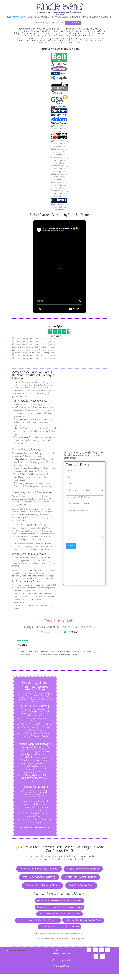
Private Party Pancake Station (80, 877)
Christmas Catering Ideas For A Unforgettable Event (59, 900)
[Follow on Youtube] (101, 950)
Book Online (57, 23)
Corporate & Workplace (39, 17)
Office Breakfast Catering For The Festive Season (59, 913)
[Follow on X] (96, 956)
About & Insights (100, 17)
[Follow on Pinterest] (107, 950)
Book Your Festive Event (81, 885)
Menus (85, 17)
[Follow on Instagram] (89, 950)
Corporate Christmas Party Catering (39, 868)
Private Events (61, 17)
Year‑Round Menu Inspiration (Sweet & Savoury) (38, 920)
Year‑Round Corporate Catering (39, 877)
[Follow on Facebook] (95, 950)
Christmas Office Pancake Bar (83, 868)
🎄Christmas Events (16, 17)
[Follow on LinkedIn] (102, 956)
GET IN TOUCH (73, 23)
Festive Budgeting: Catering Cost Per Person (83, 920)
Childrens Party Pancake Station (42, 885)
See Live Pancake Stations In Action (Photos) (59, 926)
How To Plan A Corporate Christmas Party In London (59, 907)
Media (75, 17)
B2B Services (42, 23)
